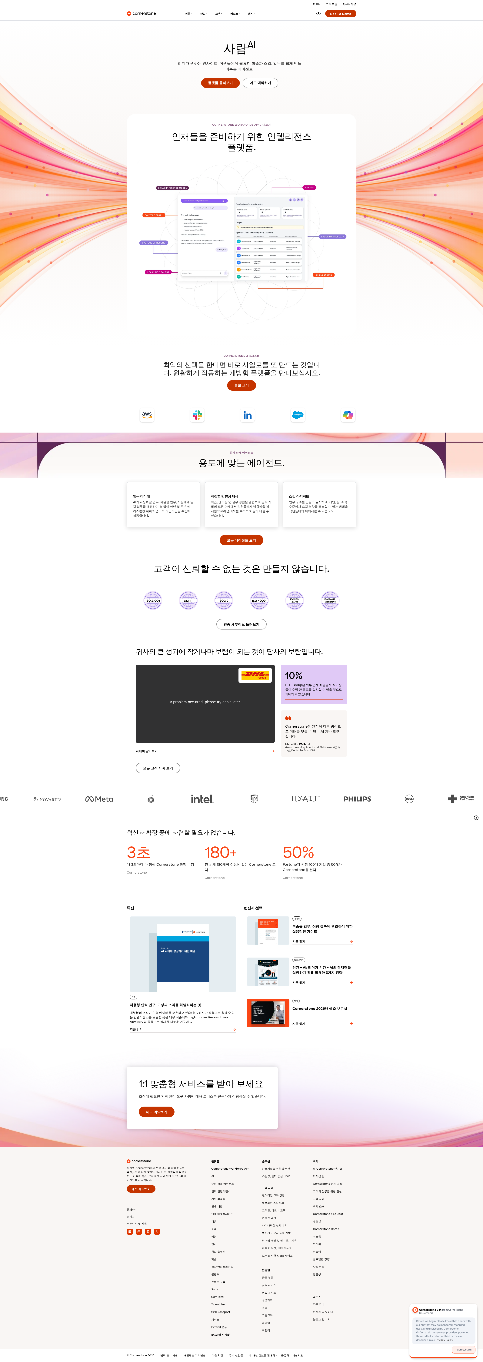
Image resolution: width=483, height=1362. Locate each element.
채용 (214, 1222)
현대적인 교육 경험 (273, 1195)
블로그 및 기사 (321, 1319)
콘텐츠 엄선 (269, 1218)
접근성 (317, 1274)
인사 (214, 1244)
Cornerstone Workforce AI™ (229, 1169)
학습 (214, 1259)
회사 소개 (318, 1206)
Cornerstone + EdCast (328, 1214)
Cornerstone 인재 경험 (327, 1184)
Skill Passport (220, 1312)
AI (212, 1176)
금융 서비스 (269, 1285)
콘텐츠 (215, 1274)
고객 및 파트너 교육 (273, 1210)
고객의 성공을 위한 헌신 (327, 1191)
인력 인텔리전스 (221, 1191)
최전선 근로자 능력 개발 (276, 1233)
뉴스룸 (317, 1237)
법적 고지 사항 (169, 1355)
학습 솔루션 (218, 1252)
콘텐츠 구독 (218, 1282)
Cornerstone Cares (326, 1229)
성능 (214, 1237)
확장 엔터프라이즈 (222, 1267)
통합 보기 (241, 385)
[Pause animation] (476, 818)
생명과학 (267, 1300)
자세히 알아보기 (147, 751)
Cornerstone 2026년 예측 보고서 (268, 998)
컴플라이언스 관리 (273, 1203)
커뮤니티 (348, 4)
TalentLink (218, 1305)
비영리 (266, 1330)
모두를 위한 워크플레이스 (277, 1256)
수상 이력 (318, 1267)
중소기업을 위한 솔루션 (276, 1169)
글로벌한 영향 (321, 1259)
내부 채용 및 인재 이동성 (276, 1248)
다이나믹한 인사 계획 (274, 1225)
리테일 (266, 1323)
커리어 (317, 1244)
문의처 (131, 1217)
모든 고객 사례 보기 (158, 768)
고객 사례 (318, 1199)
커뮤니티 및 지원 (137, 1224)
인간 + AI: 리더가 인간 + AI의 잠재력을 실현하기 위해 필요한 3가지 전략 (292, 957)
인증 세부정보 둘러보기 (241, 624)
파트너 (317, 4)
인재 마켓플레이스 (222, 1214)
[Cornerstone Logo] (141, 13)
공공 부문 (267, 1278)
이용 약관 (217, 1355)
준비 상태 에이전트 (222, 1184)
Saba (214, 1289)
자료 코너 (318, 1304)
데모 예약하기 (260, 82)
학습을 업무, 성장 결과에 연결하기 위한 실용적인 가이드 (281, 915)
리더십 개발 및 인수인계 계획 (279, 1241)
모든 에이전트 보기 (241, 540)
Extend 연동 (219, 1327)
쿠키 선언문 (236, 1355)
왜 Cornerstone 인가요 (327, 1169)
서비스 (215, 1320)
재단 (315, 1222)
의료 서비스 (269, 1293)
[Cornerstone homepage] (163, 1161)
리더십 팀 (318, 1176)
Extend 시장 (219, 1335)
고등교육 (267, 1315)
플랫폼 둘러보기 (220, 82)
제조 (264, 1308)
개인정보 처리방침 (195, 1355)
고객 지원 (331, 4)
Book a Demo (340, 14)
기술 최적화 (218, 1199)
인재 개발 (217, 1206)
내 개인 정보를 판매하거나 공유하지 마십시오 (276, 1355)
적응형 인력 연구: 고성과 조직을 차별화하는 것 (158, 915)
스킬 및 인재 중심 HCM (276, 1176)
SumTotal (217, 1297)
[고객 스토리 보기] (241, 799)
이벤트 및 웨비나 (323, 1312)
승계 (214, 1229)
